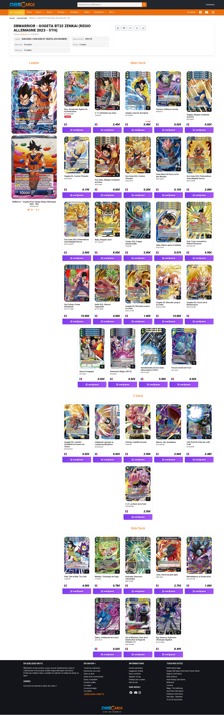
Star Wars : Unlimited (174, 697)
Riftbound (170, 682)
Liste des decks (22, 18)
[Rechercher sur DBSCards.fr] (144, 4)
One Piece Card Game (175, 691)
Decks (49, 12)
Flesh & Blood (172, 677)
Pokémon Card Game (175, 694)
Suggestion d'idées (136, 671)
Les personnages (90, 688)
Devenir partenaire (136, 668)
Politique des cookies (137, 680)
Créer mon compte (94, 694)
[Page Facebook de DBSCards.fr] (200, 12)
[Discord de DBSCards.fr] (206, 12)
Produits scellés (90, 682)
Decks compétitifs (91, 680)
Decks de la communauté (93, 677)
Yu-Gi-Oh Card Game (174, 700)
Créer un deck (89, 674)
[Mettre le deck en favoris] (117, 28)
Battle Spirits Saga (173, 668)
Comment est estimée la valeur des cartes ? (40, 686)
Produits (61, 12)
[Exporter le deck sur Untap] (124, 28)
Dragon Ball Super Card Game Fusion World (183, 671)
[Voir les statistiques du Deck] (130, 28)
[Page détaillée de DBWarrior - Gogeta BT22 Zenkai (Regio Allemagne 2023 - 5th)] (34, 134)
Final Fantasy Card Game (176, 680)
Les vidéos (88, 691)
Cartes (38, 12)
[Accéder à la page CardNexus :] (76, 128)
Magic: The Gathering (175, 688)
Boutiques (74, 12)
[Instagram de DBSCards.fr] (213, 12)
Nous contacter (135, 674)
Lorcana (170, 685)
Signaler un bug (135, 677)
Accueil (12, 18)
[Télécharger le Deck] (136, 28)
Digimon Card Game (174, 674)
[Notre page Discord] (135, 692)
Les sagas (87, 685)
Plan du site (133, 682)
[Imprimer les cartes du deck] (143, 28)
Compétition (98, 12)
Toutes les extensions (92, 668)
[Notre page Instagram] (140, 692)
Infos (111, 12)
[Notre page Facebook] (131, 692)
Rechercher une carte (92, 671)
